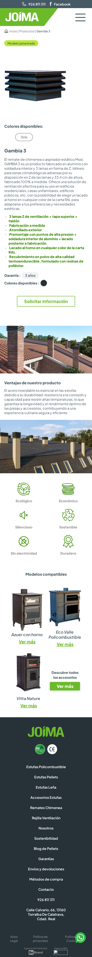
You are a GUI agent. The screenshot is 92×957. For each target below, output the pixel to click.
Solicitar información (46, 301)
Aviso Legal (14, 939)
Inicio (13, 31)
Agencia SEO (61, 948)
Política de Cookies (72, 939)
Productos (27, 31)
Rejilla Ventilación (46, 818)
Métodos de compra (46, 879)
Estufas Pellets (46, 777)
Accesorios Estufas (46, 797)
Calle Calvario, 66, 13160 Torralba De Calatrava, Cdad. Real (46, 914)
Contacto (46, 889)
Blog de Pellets (46, 848)
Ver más (27, 641)
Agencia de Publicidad (35, 948)
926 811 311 (37, 4)
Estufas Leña (46, 787)
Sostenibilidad (46, 838)
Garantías (46, 859)
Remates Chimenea (46, 807)
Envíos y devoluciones (46, 869)
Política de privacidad (40, 939)
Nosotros (46, 828)
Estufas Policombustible (46, 767)
